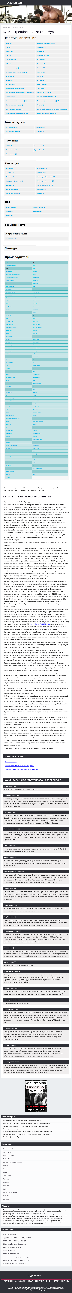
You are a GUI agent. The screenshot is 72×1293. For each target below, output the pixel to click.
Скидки (49, 1281)
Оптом (56, 1281)
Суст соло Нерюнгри (9, 1250)
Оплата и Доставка (36, 1281)
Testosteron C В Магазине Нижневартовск (19, 766)
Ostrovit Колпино (10, 762)
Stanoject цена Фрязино (14, 1244)
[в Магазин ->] (36, 1112)
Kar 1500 (6, 1199)
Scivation (6, 1169)
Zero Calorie (7, 1175)
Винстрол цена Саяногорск (16, 1260)
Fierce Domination (8, 1149)
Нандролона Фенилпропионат (12, 1162)
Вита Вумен (7, 1196)
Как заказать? (20, 1281)
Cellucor (5, 1172)
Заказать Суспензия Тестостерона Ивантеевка (21, 770)
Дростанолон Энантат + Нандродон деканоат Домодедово (16, 1257)
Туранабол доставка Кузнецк (17, 1237)
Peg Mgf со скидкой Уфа (14, 1241)
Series (5, 1189)
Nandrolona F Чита (12, 1247)
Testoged (6, 1179)
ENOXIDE (6, 1185)
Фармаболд (7, 1152)
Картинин (6, 1182)
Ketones (5, 1165)
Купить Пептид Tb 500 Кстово (40, 624)
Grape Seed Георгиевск (9, 1234)
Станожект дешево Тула (11, 1254)
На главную (8, 1281)
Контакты (65, 1281)
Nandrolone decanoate (10, 1192)
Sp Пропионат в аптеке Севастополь (14, 1263)
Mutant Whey (7, 1159)
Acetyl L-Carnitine (8, 1155)
